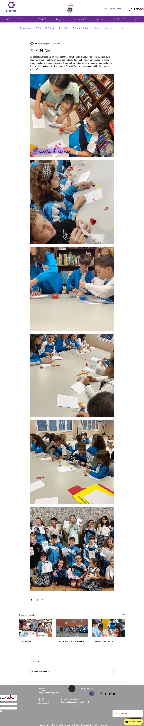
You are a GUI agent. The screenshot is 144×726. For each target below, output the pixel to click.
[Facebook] (105, 693)
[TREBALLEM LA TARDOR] (108, 628)
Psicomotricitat (80, 28)
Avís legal (75, 725)
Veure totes (25, 28)
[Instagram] (101, 693)
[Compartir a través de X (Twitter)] (37, 600)
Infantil (96, 28)
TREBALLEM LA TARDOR (104, 641)
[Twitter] (109, 693)
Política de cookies (86, 725)
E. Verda (50, 28)
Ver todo (122, 615)
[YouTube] (114, 693)
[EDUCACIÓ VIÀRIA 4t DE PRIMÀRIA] (72, 628)
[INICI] (71, 688)
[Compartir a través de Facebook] (31, 600)
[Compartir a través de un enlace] (42, 600)
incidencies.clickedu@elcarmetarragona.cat (47, 695)
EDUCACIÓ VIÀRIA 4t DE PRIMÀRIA (71, 641)
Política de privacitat (100, 725)
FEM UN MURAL (27, 641)
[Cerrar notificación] (141, 712)
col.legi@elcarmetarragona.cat (48, 693)
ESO (38, 28)
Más (107, 28)
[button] (122, 28)
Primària (63, 28)
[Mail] (91, 693)
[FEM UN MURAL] (35, 628)
